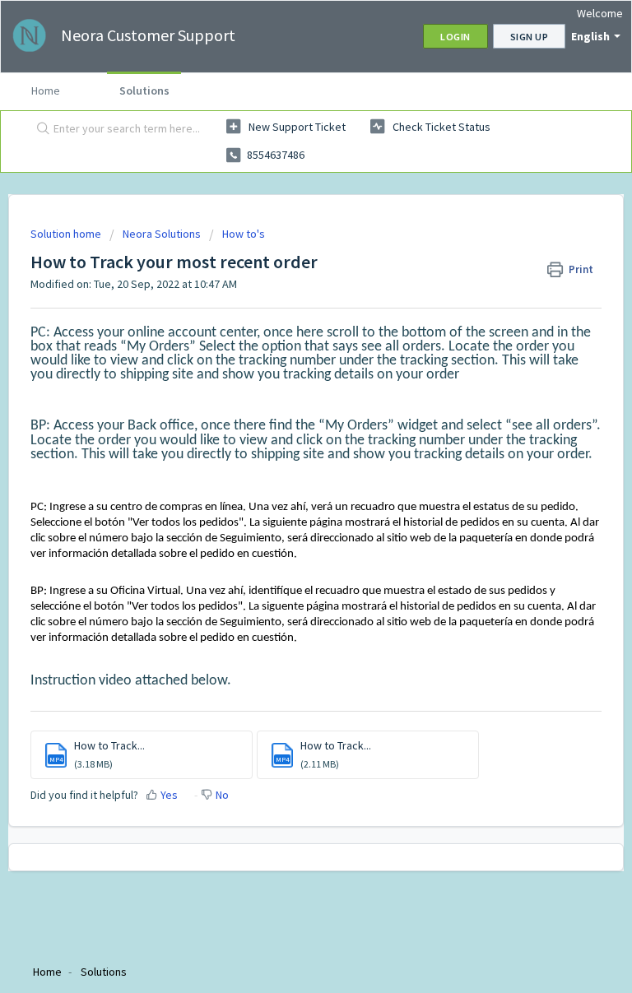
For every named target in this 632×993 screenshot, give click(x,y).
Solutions (144, 90)
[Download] (285, 488)
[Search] (39, 129)
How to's (243, 233)
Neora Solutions (162, 233)
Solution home (67, 233)
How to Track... (109, 745)
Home (45, 90)
